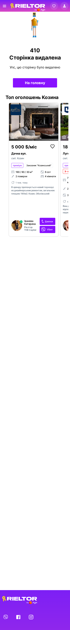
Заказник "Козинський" (38, 165)
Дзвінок (49, 221)
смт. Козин (17, 158)
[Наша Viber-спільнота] (6, 616)
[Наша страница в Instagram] (31, 616)
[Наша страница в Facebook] (18, 616)
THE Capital (30, 230)
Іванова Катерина (30, 222)
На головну (35, 83)
